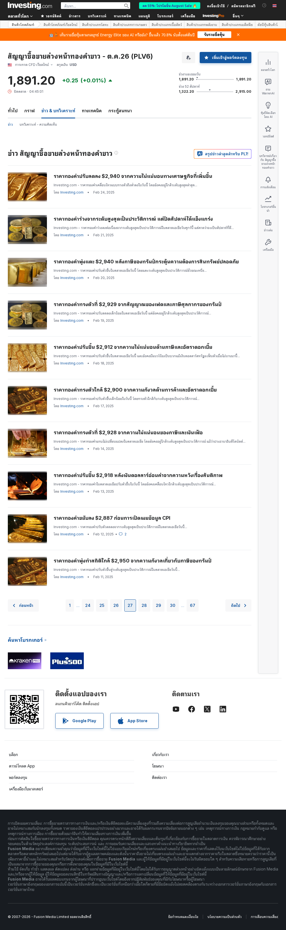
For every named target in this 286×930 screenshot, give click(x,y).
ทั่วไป (13, 110)
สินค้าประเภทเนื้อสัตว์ (167, 24)
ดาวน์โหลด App (22, 766)
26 (116, 605)
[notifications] (264, 5)
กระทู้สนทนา (120, 110)
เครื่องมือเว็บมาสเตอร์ (26, 788)
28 (144, 605)
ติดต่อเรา (159, 777)
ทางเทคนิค (92, 110)
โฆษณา (158, 766)
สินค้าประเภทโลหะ (95, 24)
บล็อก (13, 754)
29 (158, 605)
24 (87, 605)
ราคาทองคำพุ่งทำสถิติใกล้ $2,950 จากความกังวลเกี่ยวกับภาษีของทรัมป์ (132, 561)
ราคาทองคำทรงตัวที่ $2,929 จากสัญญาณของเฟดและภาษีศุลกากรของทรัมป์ (137, 304)
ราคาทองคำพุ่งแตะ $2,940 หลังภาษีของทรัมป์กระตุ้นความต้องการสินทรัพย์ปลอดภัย (146, 261)
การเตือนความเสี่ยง (264, 917)
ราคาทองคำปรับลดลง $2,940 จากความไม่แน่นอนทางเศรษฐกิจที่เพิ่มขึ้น (133, 176)
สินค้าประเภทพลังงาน (202, 24)
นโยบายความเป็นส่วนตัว (225, 917)
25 (101, 605)
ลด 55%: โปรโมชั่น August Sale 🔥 (169, 5)
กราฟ (29, 110)
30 (172, 605)
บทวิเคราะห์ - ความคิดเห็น (38, 124)
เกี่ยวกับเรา (160, 754)
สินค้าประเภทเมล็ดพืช (237, 24)
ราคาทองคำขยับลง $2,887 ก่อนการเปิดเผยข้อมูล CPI (112, 518)
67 (192, 605)
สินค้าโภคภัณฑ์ (23, 24)
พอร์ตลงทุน (18, 777)
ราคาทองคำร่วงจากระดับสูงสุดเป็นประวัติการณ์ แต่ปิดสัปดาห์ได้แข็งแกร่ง (133, 219)
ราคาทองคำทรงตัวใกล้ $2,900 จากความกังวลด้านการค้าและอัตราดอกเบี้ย (135, 390)
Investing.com (72, 192)
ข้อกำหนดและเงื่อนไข (183, 917)
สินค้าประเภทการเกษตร (130, 24)
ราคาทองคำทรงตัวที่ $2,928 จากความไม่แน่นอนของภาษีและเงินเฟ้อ (128, 432)
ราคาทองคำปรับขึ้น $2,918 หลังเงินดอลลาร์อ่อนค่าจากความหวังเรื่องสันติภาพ (138, 475)
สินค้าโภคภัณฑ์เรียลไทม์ (60, 24)
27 (130, 605)
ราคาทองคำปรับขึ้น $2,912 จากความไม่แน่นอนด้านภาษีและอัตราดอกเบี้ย (133, 347)
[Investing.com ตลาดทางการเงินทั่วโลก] (30, 5)
